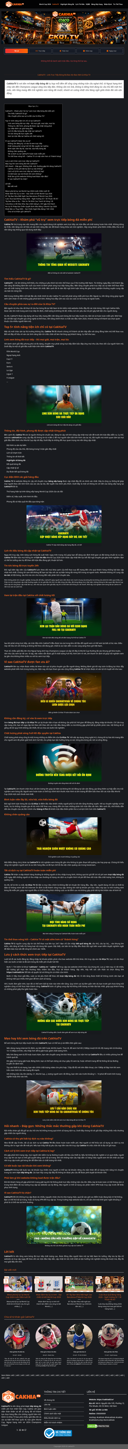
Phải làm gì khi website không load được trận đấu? (28, 176)
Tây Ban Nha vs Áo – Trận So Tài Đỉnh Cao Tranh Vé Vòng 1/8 (29, 201)
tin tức (7, 575)
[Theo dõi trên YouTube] (23, 1430)
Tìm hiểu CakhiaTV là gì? (18, 113)
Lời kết (8, 184)
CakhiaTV (55, 4)
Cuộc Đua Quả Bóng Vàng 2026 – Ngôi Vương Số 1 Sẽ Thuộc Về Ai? (31, 199)
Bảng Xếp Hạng (97, 4)
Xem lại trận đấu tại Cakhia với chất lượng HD (26, 136)
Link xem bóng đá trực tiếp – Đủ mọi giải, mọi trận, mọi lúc (31, 123)
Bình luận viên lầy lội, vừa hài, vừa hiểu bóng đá (27, 148)
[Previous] (3, 1295)
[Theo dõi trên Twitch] (25, 1430)
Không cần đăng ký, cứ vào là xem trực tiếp (25, 143)
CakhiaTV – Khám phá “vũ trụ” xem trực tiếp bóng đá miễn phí (29, 111)
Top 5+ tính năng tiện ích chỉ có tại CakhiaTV (22, 121)
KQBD (88, 4)
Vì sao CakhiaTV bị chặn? (17, 179)
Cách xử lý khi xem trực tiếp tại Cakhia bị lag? (26, 171)
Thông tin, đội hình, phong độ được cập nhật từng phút (30, 126)
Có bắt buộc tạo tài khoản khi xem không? (25, 174)
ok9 (12, 1375)
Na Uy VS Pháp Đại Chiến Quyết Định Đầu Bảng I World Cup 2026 (31, 206)
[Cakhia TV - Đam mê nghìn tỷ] (14, 4)
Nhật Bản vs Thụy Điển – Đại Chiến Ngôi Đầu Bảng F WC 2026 (29, 209)
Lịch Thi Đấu (80, 4)
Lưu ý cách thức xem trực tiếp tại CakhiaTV (22, 161)
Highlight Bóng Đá (67, 4)
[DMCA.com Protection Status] (107, 1426)
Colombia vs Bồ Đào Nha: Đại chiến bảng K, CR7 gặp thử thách (30, 204)
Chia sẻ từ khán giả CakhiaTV (19, 211)
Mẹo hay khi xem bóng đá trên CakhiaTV (21, 163)
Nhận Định (108, 4)
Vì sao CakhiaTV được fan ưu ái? (18, 141)
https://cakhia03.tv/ (105, 1399)
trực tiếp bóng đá (39, 83)
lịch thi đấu (41, 557)
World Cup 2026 (45, 4)
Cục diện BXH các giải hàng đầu (20, 128)
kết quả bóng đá (83, 943)
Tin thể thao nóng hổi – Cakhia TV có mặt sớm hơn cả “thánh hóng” (34, 156)
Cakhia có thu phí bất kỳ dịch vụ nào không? (25, 169)
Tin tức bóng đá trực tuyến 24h (20, 133)
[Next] (124, 1295)
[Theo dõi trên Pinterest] (20, 1430)
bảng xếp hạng (55, 481)
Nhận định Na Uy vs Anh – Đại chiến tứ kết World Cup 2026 (28, 193)
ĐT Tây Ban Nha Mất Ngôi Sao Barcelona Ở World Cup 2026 (28, 196)
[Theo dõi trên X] (17, 1430)
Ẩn (37, 106)
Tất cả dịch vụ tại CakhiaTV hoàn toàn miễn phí (26, 154)
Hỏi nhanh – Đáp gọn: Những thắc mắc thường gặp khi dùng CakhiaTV (33, 166)
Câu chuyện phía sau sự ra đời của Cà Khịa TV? (26, 116)
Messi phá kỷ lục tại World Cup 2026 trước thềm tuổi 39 (27, 191)
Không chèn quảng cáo (17, 151)
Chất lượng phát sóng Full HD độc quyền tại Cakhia (28, 146)
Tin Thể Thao (118, 4)
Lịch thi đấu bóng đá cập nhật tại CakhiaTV (25, 131)
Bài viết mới (12, 186)
